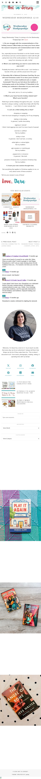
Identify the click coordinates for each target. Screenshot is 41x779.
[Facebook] (13, 2)
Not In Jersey (23, 771)
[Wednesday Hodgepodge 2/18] (30, 199)
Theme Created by (20, 774)
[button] (20, 516)
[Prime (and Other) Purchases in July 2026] (11, 217)
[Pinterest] (9, 2)
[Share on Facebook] (7, 233)
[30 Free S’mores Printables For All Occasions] (8, 403)
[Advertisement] (20, 464)
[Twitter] (2, 2)
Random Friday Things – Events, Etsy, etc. (30, 244)
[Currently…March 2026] (11, 199)
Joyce (26, 39)
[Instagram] (6, 2)
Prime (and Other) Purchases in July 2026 (11, 226)
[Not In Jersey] (20, 6)
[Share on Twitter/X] (10, 233)
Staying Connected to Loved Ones (10, 244)
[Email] (17, 2)
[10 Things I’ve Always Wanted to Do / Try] (8, 394)
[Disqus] (20, 277)
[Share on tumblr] (15, 233)
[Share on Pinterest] (12, 233)
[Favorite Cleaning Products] (30, 217)
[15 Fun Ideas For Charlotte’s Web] (8, 385)
